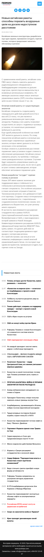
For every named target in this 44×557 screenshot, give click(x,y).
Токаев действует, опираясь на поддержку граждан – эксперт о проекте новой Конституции (24, 308)
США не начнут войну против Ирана (21, 323)
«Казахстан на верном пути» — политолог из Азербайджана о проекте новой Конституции (24, 291)
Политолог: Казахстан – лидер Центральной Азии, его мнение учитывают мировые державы (24, 364)
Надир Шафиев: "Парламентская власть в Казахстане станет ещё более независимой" (24, 460)
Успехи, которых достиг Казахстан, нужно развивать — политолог (24, 282)
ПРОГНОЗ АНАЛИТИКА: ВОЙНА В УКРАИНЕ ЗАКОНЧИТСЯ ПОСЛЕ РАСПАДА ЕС (24, 383)
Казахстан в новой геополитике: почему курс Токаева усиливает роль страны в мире (23, 374)
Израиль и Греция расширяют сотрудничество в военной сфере (20, 452)
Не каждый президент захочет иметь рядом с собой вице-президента (22, 348)
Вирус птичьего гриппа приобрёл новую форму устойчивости (23, 469)
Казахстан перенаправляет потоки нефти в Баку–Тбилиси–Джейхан (24, 422)
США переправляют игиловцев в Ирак (22, 340)
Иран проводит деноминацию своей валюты (22, 519)
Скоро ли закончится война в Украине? (23, 512)
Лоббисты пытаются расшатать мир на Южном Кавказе (22, 300)
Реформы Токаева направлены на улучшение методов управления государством (21, 478)
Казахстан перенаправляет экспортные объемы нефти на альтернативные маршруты (23, 496)
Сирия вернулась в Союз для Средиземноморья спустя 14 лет (20, 437)
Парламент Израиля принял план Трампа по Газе (23, 430)
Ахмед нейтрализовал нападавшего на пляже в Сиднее (23, 391)
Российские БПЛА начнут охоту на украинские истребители (21, 505)
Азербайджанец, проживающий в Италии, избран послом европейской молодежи (24, 406)
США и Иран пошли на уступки (19, 317)
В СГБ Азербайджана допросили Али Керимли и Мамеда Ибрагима (22, 487)
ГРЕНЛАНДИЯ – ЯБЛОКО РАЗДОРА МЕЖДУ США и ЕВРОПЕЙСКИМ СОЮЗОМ (24, 355)
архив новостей (36, 526)
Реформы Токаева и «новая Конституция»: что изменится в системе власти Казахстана (24, 332)
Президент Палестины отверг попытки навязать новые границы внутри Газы (23, 399)
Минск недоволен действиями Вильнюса (24, 444)
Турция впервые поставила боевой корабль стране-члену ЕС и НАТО (21, 414)
